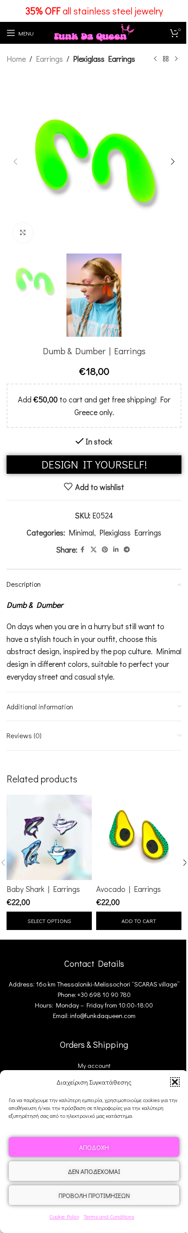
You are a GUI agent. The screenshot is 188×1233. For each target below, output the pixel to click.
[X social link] (93, 550)
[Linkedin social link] (116, 550)
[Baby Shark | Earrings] (49, 837)
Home (16, 58)
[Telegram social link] (126, 550)
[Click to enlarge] (23, 233)
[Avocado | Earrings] (138, 837)
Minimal (81, 532)
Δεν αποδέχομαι (94, 1171)
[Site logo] (94, 31)
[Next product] (176, 58)
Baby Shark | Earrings (43, 889)
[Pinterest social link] (105, 550)
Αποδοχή (94, 1147)
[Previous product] (155, 58)
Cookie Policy (64, 1216)
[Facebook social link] (82, 550)
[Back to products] (165, 58)
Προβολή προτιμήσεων (94, 1195)
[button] (175, 1082)
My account (94, 1065)
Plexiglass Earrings (104, 58)
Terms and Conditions (109, 1216)
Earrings (49, 58)
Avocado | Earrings (128, 889)
